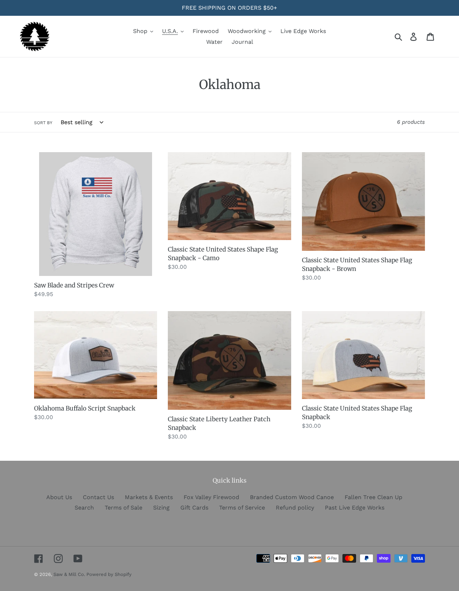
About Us (59, 497)
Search (84, 507)
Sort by (43, 122)
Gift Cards (194, 507)
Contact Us (98, 497)
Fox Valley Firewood (211, 497)
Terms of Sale (123, 507)
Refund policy (295, 507)
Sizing (161, 507)
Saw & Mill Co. (69, 574)
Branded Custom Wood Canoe (292, 497)
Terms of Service (242, 507)
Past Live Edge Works (354, 507)
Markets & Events (149, 497)
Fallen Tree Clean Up (373, 497)
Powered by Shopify (109, 574)
